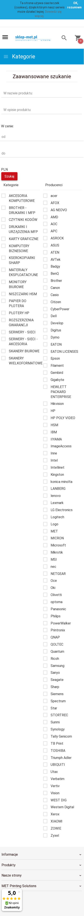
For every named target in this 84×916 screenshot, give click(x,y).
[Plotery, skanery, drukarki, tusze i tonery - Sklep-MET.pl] (34, 38)
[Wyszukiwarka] (62, 38)
